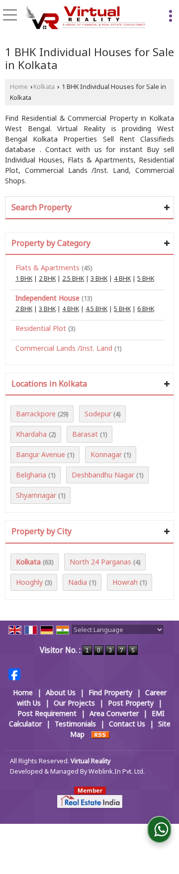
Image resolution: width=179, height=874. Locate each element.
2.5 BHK (73, 278)
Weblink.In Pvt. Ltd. (117, 771)
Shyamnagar (36, 495)
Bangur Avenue (40, 454)
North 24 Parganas (100, 561)
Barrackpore (36, 413)
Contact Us (127, 723)
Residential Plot (40, 328)
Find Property (110, 692)
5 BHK (145, 278)
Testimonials (75, 723)
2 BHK (47, 278)
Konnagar (106, 454)
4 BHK (122, 278)
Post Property (131, 703)
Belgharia (31, 474)
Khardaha (31, 434)
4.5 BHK (96, 309)
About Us (61, 692)
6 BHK (145, 309)
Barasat (85, 434)
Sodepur (98, 413)
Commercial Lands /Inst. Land (63, 348)
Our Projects (74, 703)
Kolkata (44, 86)
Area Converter (114, 713)
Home (19, 86)
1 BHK (23, 278)
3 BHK (98, 278)
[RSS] (100, 734)
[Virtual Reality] (86, 18)
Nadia (77, 582)
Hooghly (29, 582)
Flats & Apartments (47, 267)
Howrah (125, 582)
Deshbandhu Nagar (103, 474)
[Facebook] (14, 673)
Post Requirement (47, 713)
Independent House (47, 298)
